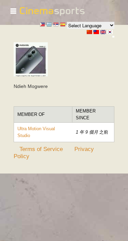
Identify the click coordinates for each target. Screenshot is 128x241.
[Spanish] (63, 25)
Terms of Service (41, 149)
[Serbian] (56, 25)
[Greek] (49, 25)
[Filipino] (42, 25)
